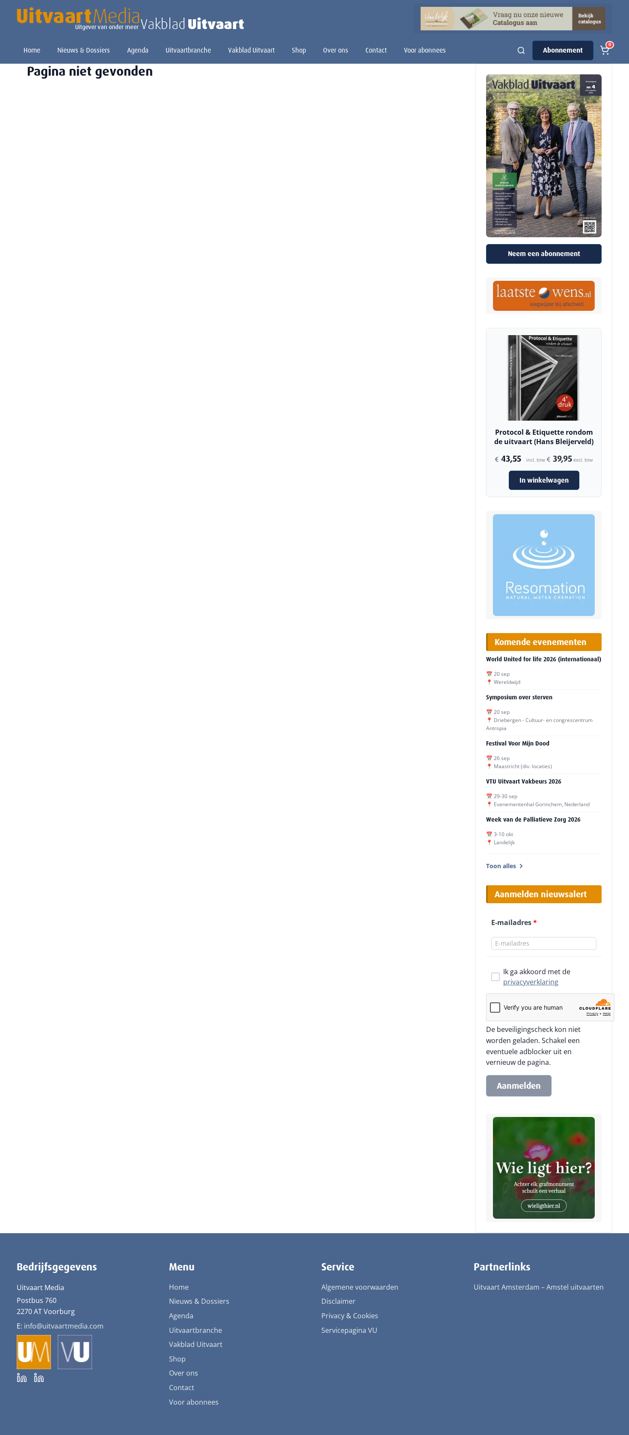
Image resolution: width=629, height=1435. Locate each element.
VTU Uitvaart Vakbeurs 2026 (523, 781)
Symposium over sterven (519, 697)
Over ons (335, 50)
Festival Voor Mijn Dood (517, 743)
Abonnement (563, 50)
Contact (376, 50)
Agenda (137, 50)
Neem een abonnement (544, 253)
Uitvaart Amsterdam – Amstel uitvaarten (539, 1287)
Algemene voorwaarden (359, 1287)
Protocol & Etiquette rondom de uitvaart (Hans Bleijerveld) (543, 437)
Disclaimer (338, 1301)
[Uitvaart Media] (130, 18)
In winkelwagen (544, 480)
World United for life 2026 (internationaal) (543, 659)
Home (32, 50)
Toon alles (501, 865)
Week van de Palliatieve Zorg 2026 (533, 819)
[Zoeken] (521, 50)
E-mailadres (514, 922)
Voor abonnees (425, 50)
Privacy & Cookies (349, 1315)
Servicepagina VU (349, 1330)
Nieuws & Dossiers (83, 50)
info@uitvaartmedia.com (64, 1326)
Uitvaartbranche (188, 50)
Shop (299, 50)
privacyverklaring (530, 982)
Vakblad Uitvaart (251, 50)
